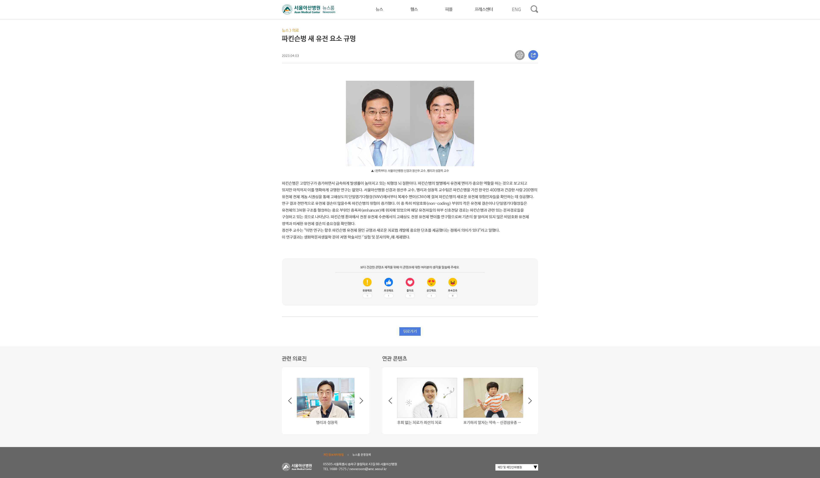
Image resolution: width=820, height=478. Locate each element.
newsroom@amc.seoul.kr (368, 469)
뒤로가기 (410, 331)
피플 (448, 9)
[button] (358, 402)
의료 (295, 30)
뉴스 (379, 9)
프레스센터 (484, 9)
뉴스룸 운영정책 (361, 454)
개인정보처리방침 (333, 454)
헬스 (414, 9)
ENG (516, 9)
